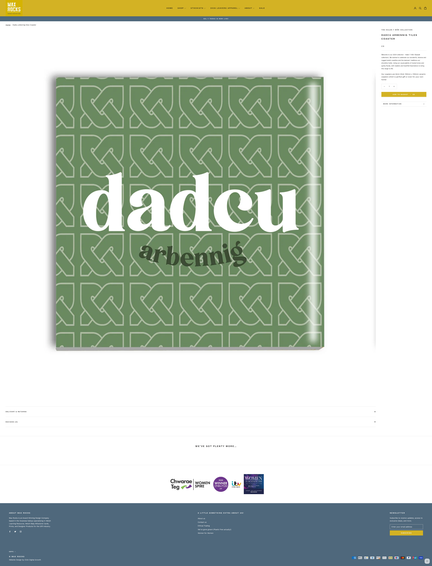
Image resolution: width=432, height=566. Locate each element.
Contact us (202, 522)
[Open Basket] (425, 8)
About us (201, 518)
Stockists (197, 8)
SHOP (181, 8)
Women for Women (205, 533)
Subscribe (406, 533)
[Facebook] (10, 531)
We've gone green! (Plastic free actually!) (214, 529)
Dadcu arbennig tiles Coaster (24, 25)
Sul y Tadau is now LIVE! (216, 18)
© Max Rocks (17, 557)
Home (169, 8)
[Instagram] (20, 531)
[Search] (420, 8)
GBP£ (11, 551)
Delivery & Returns (16, 411)
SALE (262, 8)
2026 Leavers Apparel (224, 8)
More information (392, 104)
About (248, 8)
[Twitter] (15, 531)
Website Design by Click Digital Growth (25, 560)
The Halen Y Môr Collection (397, 30)
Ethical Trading (204, 526)
